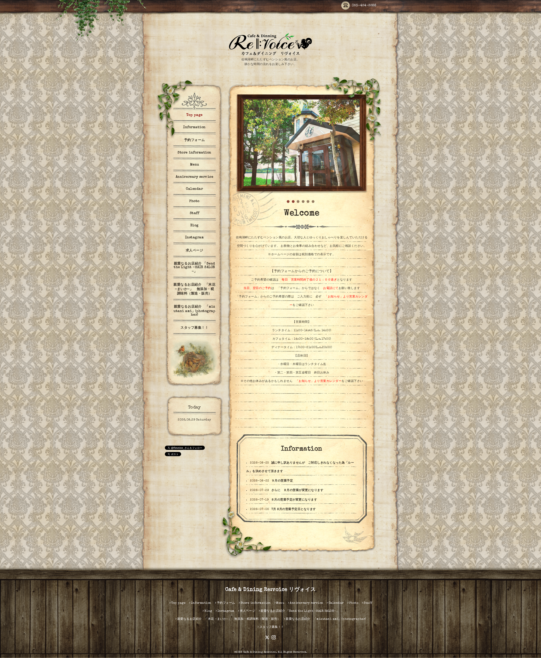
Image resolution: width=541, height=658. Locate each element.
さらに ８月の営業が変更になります (297, 490)
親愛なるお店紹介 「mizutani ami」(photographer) (194, 311)
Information (194, 127)
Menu (194, 165)
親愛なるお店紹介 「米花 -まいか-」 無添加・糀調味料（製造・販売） (194, 289)
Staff (194, 213)
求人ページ (194, 250)
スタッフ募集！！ (194, 328)
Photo (194, 201)
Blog (194, 225)
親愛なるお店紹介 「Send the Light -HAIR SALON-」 (194, 267)
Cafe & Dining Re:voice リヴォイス (270, 589)
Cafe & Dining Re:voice (259, 652)
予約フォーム (194, 140)
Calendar (194, 189)
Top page (194, 115)
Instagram (194, 237)
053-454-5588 (364, 5)
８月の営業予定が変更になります (294, 499)
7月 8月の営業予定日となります (293, 509)
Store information (194, 153)
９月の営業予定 (282, 480)
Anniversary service (194, 177)
